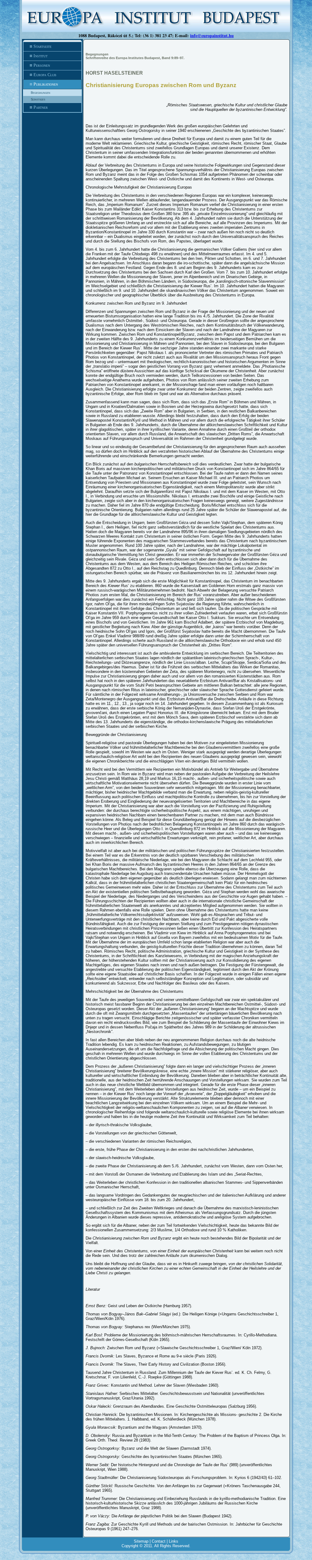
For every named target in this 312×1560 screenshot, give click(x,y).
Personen (42, 65)
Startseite (42, 46)
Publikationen (46, 84)
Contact (158, 1541)
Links (173, 1541)
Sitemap (141, 1541)
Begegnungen (40, 92)
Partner (41, 107)
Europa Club (45, 75)
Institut (41, 56)
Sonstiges (38, 99)
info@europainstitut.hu (212, 35)
